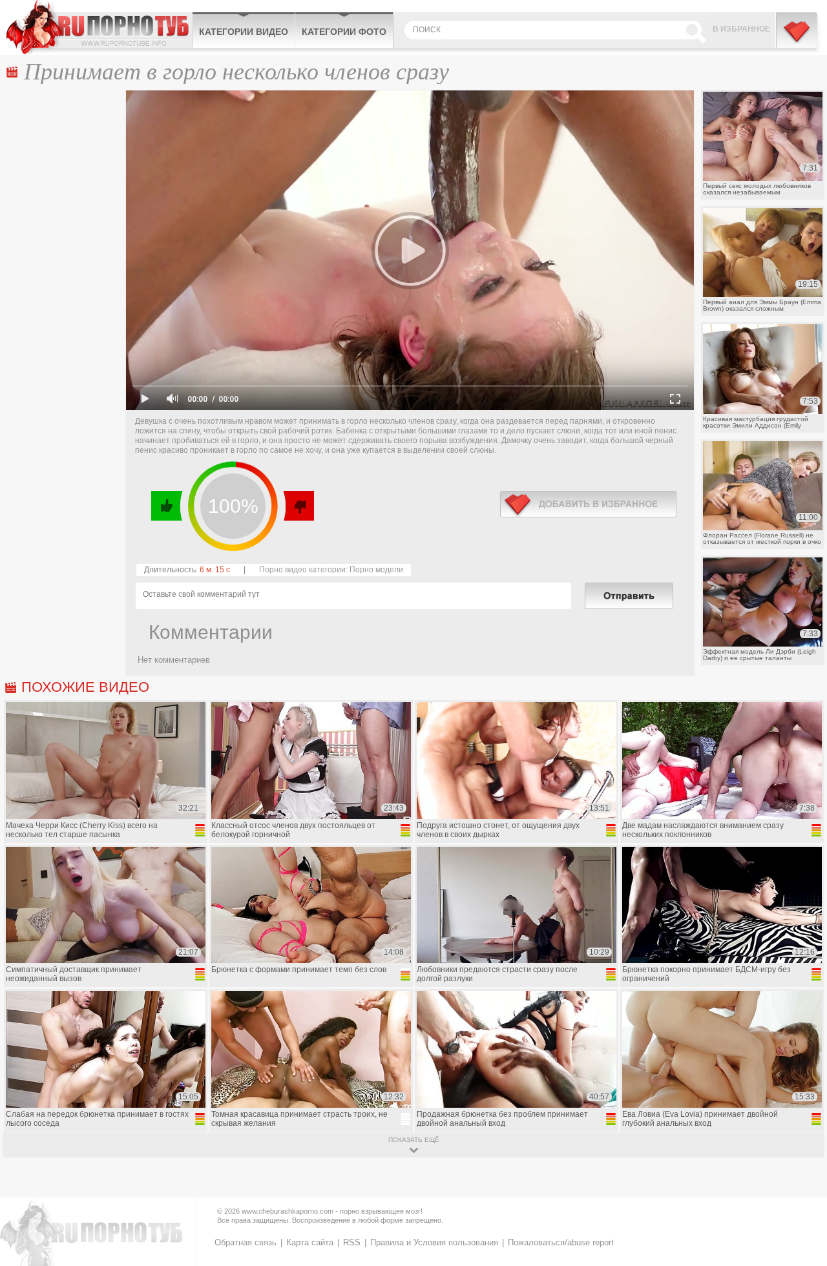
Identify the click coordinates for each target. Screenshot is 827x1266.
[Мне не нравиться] (298, 506)
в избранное (588, 504)
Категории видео (243, 31)
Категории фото (344, 31)
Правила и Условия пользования (434, 1242)
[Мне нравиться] (167, 506)
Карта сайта (309, 1242)
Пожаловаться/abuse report (561, 1242)
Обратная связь (246, 1242)
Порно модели (376, 569)
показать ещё (413, 1139)
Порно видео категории (302, 569)
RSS (352, 1242)
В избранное (741, 29)
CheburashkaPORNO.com (99, 27)
